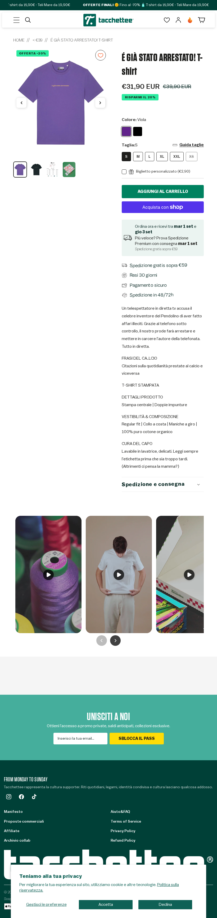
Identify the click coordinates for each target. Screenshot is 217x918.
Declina (165, 904)
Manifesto (13, 812)
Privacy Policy (123, 831)
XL (162, 156)
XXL (176, 156)
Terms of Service (126, 821)
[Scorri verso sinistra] (21, 103)
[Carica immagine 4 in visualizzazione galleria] (69, 169)
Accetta (105, 904)
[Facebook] (21, 796)
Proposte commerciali (24, 821)
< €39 (38, 40)
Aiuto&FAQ (120, 812)
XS (193, 158)
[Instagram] (8, 796)
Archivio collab (17, 840)
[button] (16, 20)
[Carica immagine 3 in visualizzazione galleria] (53, 169)
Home (19, 40)
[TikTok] (34, 796)
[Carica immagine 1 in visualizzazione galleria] (20, 169)
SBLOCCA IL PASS (137, 738)
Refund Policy (123, 840)
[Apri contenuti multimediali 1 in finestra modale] (60, 102)
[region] (60, 112)
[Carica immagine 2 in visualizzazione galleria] (36, 169)
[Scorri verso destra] (100, 103)
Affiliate (11, 831)
